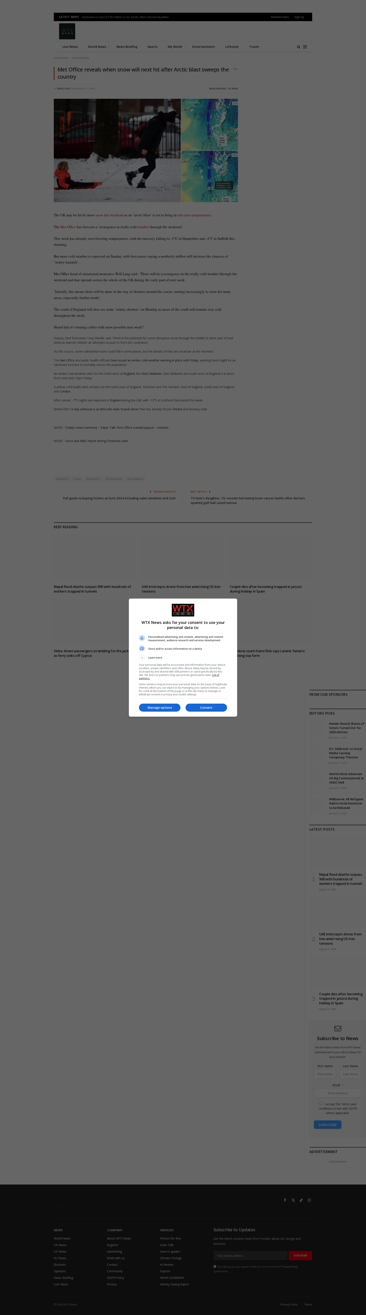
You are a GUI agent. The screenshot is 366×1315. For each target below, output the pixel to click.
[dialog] (183, 657)
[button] (183, 658)
